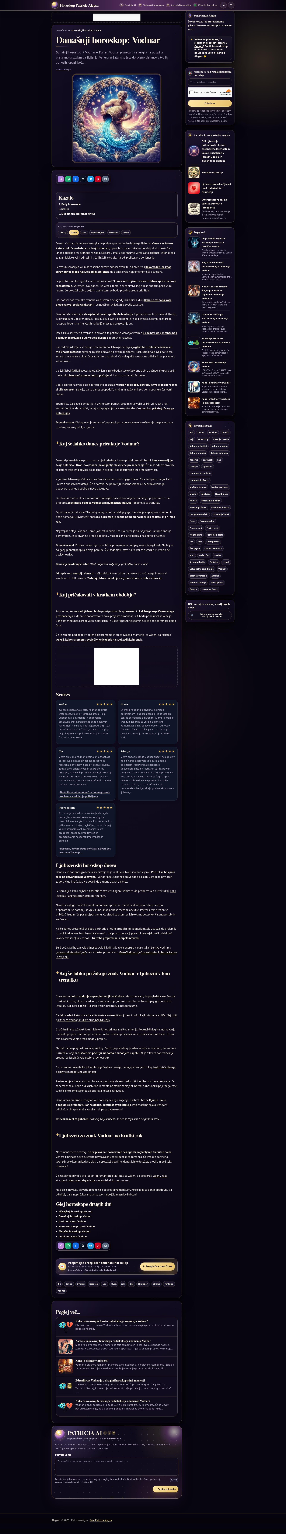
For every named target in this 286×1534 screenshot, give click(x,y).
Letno (126, 232)
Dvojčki (81, 1283)
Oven (114, 1283)
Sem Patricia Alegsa (205, 15)
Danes (74, 232)
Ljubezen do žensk (199, 480)
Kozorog (93, 1283)
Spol (192, 555)
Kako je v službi (198, 453)
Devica (69, 1283)
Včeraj (63, 232)
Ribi (131, 1283)
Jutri (84, 232)
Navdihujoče (221, 494)
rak (123, 1283)
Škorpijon (143, 1283)
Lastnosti (208, 459)
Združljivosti (217, 582)
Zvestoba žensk (210, 589)
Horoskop (203, 439)
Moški (193, 494)
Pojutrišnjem (97, 232)
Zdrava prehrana (198, 575)
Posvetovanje (63, 1454)
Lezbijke (194, 466)
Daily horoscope (71, 204)
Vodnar (61, 1290)
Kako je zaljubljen (219, 453)
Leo (105, 1283)
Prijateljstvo (196, 534)
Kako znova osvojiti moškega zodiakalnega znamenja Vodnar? (112, 1401)
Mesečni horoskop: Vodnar (75, 1231)
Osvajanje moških (199, 514)
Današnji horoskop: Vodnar (75, 1216)
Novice (193, 500)
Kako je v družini (198, 446)
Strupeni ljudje (197, 562)
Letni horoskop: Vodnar (73, 1236)
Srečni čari (204, 555)
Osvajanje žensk (221, 514)
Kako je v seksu (220, 446)
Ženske (193, 589)
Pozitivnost (212, 528)
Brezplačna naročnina (157, 1266)
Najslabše (205, 494)
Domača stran (63, 30)
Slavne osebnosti (213, 548)
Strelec (156, 1283)
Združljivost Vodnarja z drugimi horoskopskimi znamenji (110, 1380)
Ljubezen (207, 466)
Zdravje (215, 575)
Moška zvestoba (219, 487)
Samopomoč (212, 541)
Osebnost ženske (220, 507)
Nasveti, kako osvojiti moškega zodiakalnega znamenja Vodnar (113, 1341)
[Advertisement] (116, 17)
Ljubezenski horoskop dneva (78, 213)
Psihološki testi (215, 534)
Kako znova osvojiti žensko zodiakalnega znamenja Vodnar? (111, 1321)
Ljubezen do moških (200, 473)
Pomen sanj (196, 528)
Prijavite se (210, 103)
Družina (213, 432)
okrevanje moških (210, 500)
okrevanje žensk (198, 507)
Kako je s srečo (221, 439)
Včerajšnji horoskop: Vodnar (76, 1211)
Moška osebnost (198, 487)
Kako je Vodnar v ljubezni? (91, 1360)
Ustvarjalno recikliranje (202, 568)
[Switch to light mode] (223, 5)
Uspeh (226, 562)
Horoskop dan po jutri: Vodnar (77, 1226)
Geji (191, 439)
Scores (65, 209)
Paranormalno (207, 521)
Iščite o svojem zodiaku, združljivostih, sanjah (207, 615)
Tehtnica (169, 1283)
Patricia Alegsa (63, 69)
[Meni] (231, 5)
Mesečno (113, 232)
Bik (59, 1283)
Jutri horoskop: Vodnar (72, 1221)
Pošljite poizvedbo (165, 1489)
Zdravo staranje (198, 582)
